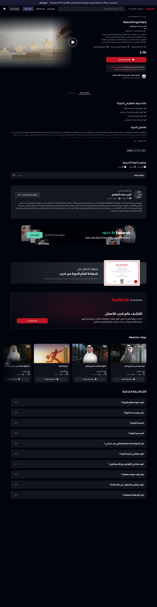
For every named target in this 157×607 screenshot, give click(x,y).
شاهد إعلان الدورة (127, 379)
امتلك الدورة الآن (124, 60)
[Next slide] (7, 363)
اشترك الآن (43, 3)
